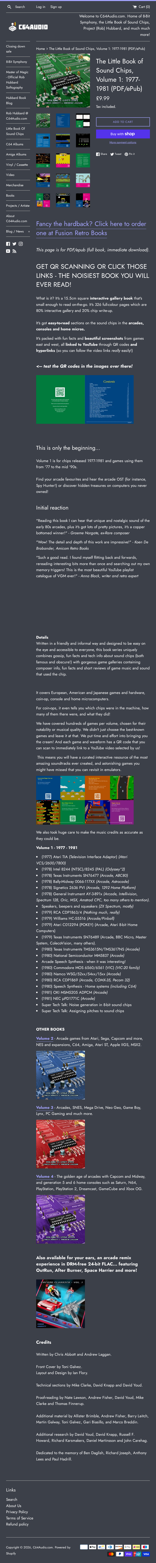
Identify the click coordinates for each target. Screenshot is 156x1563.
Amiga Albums (16, 154)
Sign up (56, 6)
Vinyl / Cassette (17, 164)
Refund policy (17, 1524)
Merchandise (14, 185)
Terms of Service (19, 1518)
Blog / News (18, 231)
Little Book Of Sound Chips (15, 131)
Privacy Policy (17, 1512)
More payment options (122, 142)
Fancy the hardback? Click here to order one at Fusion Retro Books (91, 228)
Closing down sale (15, 49)
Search (11, 1499)
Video (10, 174)
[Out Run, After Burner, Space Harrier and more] (60, 1327)
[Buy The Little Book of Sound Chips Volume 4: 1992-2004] (60, 1242)
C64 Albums (14, 144)
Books (10, 195)
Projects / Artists (18, 205)
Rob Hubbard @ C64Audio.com (17, 116)
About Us (13, 1505)
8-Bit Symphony (16, 61)
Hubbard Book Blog (16, 100)
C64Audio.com (43, 1547)
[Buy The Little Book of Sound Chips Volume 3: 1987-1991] (60, 1167)
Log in (40, 6)
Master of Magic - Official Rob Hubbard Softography (17, 80)
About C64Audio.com (16, 219)
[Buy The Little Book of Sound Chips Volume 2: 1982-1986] (60, 1098)
